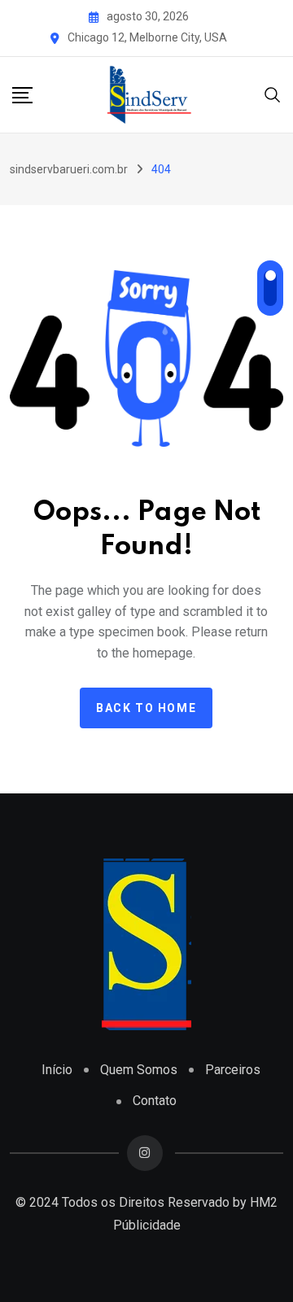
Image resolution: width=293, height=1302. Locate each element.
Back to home (146, 707)
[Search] (273, 93)
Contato (155, 1100)
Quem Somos (138, 1069)
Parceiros (232, 1069)
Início (57, 1069)
